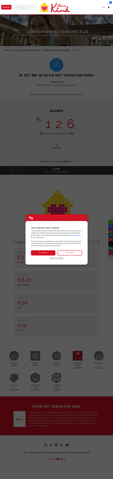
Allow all (43, 253)
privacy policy (76, 235)
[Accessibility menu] (110, 2)
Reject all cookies (56, 258)
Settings (70, 253)
